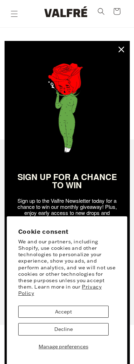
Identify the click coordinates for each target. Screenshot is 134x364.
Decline (63, 329)
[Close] (121, 49)
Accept (63, 311)
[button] (14, 14)
